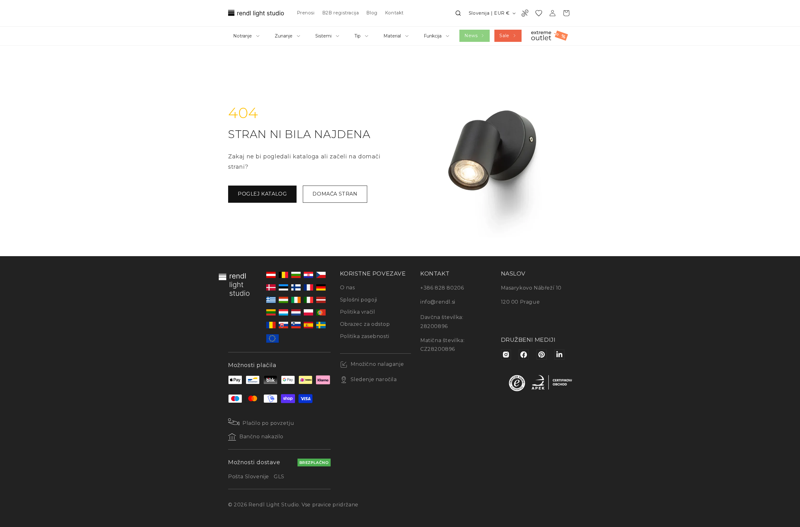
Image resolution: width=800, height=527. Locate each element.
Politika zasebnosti (364, 336)
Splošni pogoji (358, 300)
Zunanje (283, 36)
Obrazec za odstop (365, 324)
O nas (347, 288)
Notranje (242, 36)
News (471, 35)
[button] (458, 13)
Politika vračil (357, 312)
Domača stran (334, 194)
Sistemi (323, 36)
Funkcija (433, 36)
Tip (357, 36)
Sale (504, 35)
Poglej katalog (262, 194)
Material (392, 36)
